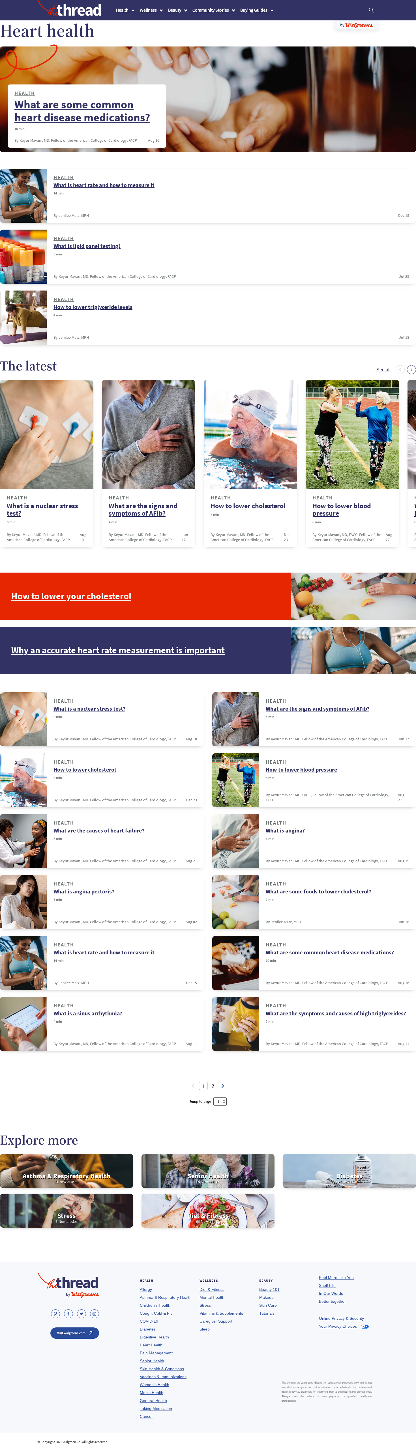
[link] (55, 1313)
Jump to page (201, 1101)
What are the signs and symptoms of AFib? (143, 509)
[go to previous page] (193, 1086)
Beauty (174, 10)
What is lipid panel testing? (87, 246)
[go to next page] (222, 1086)
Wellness (148, 10)
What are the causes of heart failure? (98, 830)
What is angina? (285, 830)
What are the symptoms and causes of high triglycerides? (336, 1013)
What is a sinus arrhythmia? (87, 1013)
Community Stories (210, 10)
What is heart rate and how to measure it (104, 185)
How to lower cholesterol (248, 506)
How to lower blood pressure (341, 509)
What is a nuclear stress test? (42, 509)
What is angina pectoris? (83, 891)
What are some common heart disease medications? (82, 110)
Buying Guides (253, 10)
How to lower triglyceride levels (92, 307)
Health (122, 10)
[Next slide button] (411, 369)
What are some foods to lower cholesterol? (318, 891)
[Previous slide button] (400, 369)
